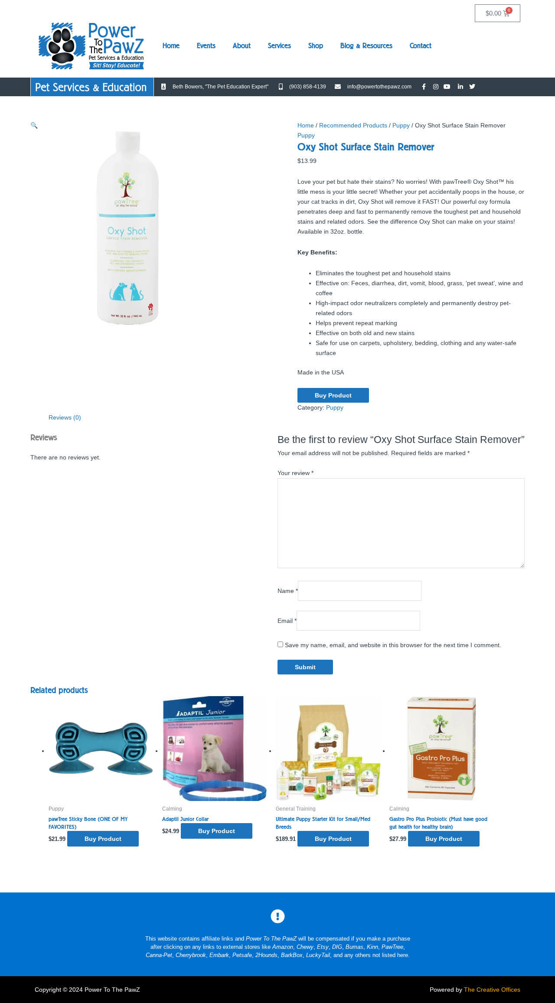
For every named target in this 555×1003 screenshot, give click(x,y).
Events (206, 45)
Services (279, 45)
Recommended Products (353, 125)
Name (288, 590)
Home (171, 45)
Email (287, 620)
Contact (420, 45)
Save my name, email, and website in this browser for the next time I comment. (393, 645)
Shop (315, 45)
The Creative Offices (492, 989)
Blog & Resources (366, 45)
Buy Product (333, 395)
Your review (295, 472)
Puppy (401, 125)
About (242, 45)
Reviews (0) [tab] (65, 417)
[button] (34, 125)
